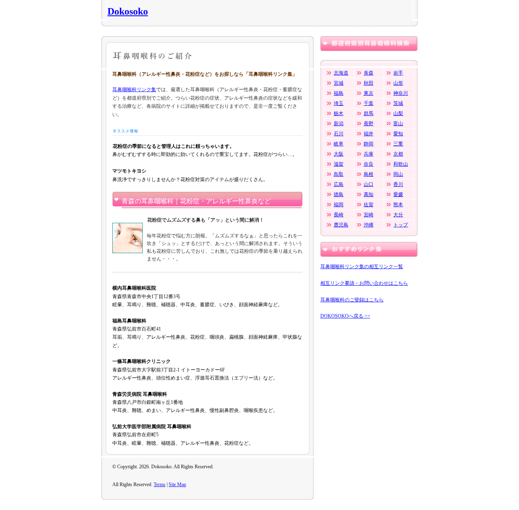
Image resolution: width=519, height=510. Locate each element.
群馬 (368, 113)
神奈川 (400, 93)
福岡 (338, 204)
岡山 (398, 174)
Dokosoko (127, 11)
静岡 (368, 144)
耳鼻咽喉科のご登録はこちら (352, 300)
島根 (368, 174)
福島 (338, 93)
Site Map (177, 484)
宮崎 (368, 215)
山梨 (398, 113)
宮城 (338, 83)
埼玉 (338, 103)
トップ (400, 225)
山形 (398, 83)
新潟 (338, 123)
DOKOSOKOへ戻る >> (345, 316)
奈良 (368, 164)
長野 (368, 123)
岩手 (398, 73)
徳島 (338, 194)
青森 (368, 73)
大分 (398, 215)
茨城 (398, 103)
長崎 (338, 215)
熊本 (398, 204)
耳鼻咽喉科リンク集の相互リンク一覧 (361, 266)
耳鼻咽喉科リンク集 (134, 89)
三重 (398, 144)
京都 (398, 154)
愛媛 (398, 194)
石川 (338, 134)
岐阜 (338, 144)
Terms (159, 484)
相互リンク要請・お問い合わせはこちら (364, 283)
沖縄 (368, 225)
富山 (398, 123)
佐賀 (368, 204)
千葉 (368, 103)
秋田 (368, 83)
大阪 (338, 154)
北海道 (341, 73)
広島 (338, 184)
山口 (368, 184)
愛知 (398, 134)
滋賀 (338, 164)
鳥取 (338, 174)
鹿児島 (341, 225)
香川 (398, 184)
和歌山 (400, 164)
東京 (368, 93)
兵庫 (368, 154)
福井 (368, 134)
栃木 (338, 113)
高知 (368, 194)
